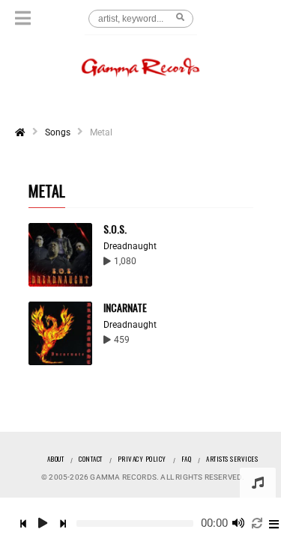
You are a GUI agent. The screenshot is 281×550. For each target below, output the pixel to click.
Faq (186, 458)
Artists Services (232, 458)
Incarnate (125, 307)
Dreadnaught (130, 246)
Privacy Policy (142, 458)
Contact (91, 458)
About (55, 458)
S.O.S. (115, 228)
